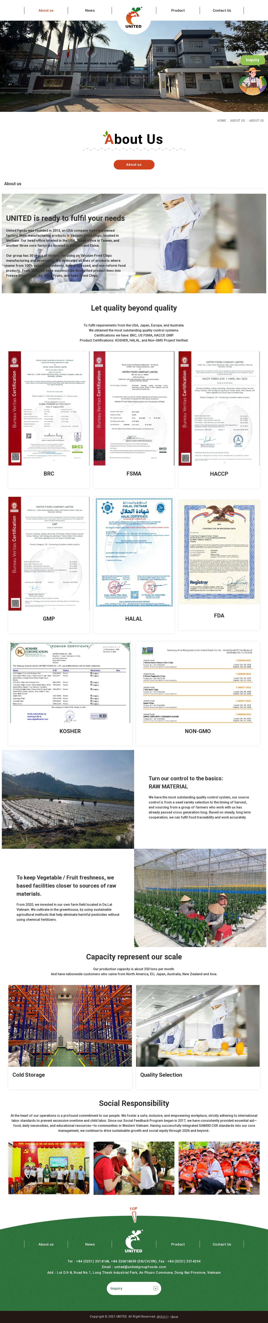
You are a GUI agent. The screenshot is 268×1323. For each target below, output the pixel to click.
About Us (237, 120)
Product (178, 10)
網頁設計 (163, 1317)
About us (46, 10)
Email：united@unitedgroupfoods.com (134, 1267)
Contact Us (222, 10)
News (90, 10)
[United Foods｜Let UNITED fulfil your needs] (134, 17)
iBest (174, 1317)
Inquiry (116, 1288)
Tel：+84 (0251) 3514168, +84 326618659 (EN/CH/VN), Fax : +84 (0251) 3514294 (134, 1261)
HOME (221, 120)
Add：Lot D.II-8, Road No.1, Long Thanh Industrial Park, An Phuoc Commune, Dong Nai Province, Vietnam (134, 1273)
